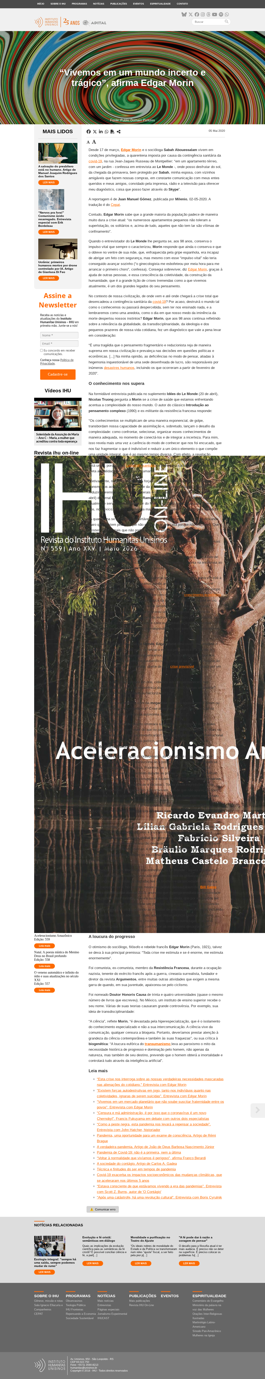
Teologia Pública (76, 1305)
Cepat (115, 205)
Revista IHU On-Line (141, 1305)
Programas (79, 3)
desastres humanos (119, 368)
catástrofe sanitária (141, 466)
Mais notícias (106, 1300)
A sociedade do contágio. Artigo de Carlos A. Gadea (137, 1164)
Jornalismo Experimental (112, 1313)
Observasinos (74, 1300)
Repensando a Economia (81, 1313)
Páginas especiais (108, 1309)
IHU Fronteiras (74, 1309)
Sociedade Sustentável (80, 1318)
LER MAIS (49, 182)
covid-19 (95, 161)
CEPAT (38, 1313)
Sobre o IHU (58, 3)
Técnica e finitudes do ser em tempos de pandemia (136, 1169)
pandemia (113, 541)
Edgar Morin (197, 269)
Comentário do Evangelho (208, 1300)
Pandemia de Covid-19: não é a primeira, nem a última (139, 1152)
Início (40, 3)
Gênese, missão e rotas (48, 1300)
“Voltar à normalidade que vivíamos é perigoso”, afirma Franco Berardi (151, 1158)
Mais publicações (139, 1300)
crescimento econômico (202, 595)
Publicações (118, 3)
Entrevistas (104, 1305)
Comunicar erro (103, 1209)
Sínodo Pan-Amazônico (207, 1331)
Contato (182, 3)
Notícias (98, 3)
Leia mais (44, 945)
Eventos (138, 3)
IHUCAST (103, 1318)
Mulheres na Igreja (204, 1335)
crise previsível (182, 666)
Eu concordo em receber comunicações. (59, 352)
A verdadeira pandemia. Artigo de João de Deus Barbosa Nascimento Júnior (155, 1147)
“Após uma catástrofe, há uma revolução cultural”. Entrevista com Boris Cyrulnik (159, 1197)
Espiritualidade (160, 3)
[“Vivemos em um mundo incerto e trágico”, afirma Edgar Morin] (118, 131)
